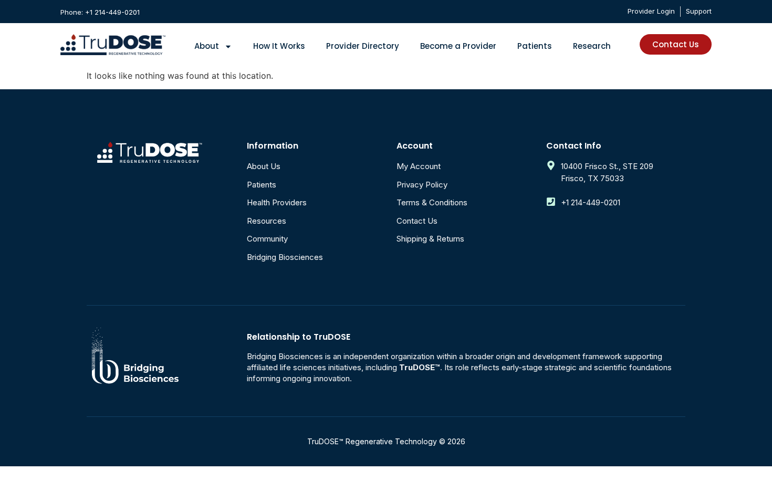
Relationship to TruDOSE (298, 337)
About (206, 45)
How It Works (279, 45)
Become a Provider (458, 45)
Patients (534, 45)
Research (592, 45)
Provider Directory (362, 45)
